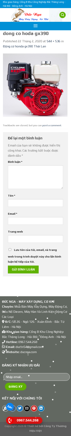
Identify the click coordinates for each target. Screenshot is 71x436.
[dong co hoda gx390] (35, 85)
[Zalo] (10, 406)
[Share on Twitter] (20, 408)
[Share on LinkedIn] (41, 408)
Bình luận (15, 161)
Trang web (15, 231)
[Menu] (35, 26)
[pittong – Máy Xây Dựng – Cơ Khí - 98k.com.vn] (30, 15)
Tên (11, 195)
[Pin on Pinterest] (34, 408)
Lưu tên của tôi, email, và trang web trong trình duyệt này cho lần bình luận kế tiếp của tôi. (34, 255)
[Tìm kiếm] (62, 15)
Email (12, 213)
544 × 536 (53, 41)
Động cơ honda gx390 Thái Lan (24, 46)
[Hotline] (10, 420)
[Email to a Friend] (27, 408)
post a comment (51, 125)
